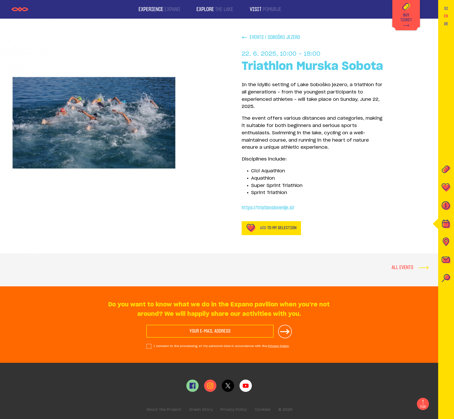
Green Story (201, 409)
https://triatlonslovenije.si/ (268, 207)
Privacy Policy (278, 346)
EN (446, 16)
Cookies (262, 409)
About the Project (163, 409)
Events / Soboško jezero (275, 37)
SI (446, 8)
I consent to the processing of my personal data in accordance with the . (221, 346)
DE (446, 24)
